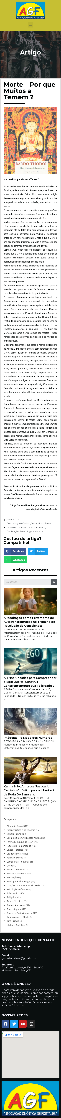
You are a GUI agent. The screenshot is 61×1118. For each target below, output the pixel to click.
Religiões (11, 897)
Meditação (12, 877)
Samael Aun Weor (16, 905)
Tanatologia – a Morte (18, 916)
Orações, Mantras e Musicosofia (23, 885)
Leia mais (19, 1005)
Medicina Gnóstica (16, 873)
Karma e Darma (15, 857)
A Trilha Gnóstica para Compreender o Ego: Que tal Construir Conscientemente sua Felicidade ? (30, 682)
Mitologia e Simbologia (18, 881)
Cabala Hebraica (15, 833)
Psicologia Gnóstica (17, 889)
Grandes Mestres (16, 853)
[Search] (54, 582)
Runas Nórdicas (15, 901)
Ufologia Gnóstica (16, 924)
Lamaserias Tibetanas (18, 861)
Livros (10, 865)
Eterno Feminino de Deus (20, 841)
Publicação (13, 531)
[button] (30, 24)
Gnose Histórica (36, 527)
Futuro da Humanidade (19, 845)
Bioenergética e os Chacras (21, 829)
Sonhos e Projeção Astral (20, 913)
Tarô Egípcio (13, 920)
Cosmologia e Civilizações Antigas (25, 523)
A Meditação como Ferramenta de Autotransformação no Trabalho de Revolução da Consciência (29, 622)
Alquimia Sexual (15, 826)
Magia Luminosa (15, 869)
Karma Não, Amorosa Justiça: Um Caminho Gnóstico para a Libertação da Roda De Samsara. (30, 790)
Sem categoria (14, 909)
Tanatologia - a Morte (31, 531)
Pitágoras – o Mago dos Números (28, 738)
